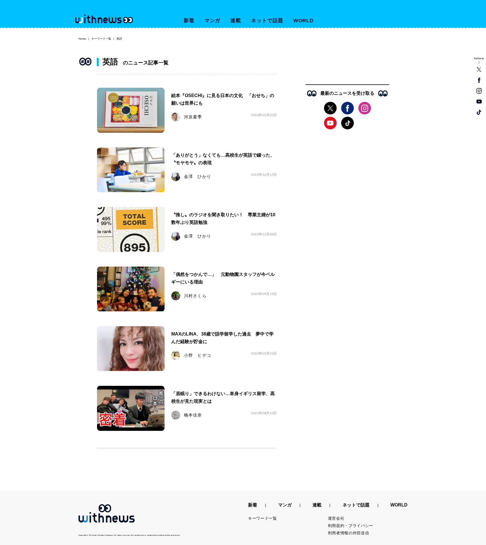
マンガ (212, 20)
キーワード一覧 (101, 38)
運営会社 (336, 518)
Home (82, 38)
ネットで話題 (267, 20)
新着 (189, 20)
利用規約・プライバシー (351, 525)
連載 (235, 20)
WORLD (303, 20)
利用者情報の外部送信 (348, 533)
